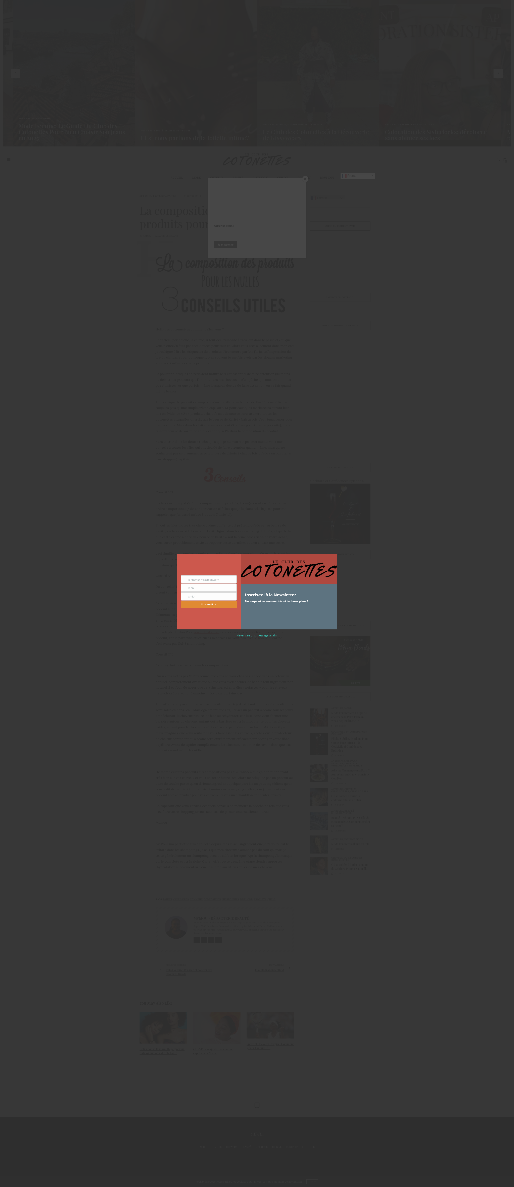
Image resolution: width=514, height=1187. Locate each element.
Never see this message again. (257, 635)
